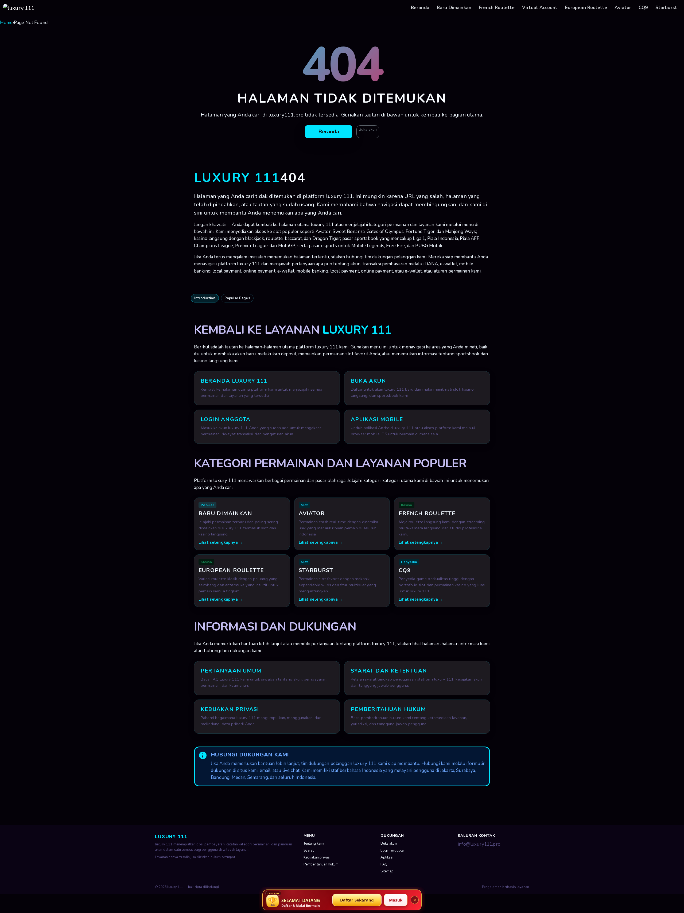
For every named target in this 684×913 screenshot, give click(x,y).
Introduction (204, 298)
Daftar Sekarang (357, 900)
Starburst (666, 8)
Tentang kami (314, 843)
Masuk (395, 900)
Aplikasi (386, 857)
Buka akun (368, 129)
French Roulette (497, 8)
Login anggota (392, 850)
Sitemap (387, 871)
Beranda (420, 8)
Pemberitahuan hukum (321, 864)
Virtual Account (539, 8)
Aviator (623, 8)
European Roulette (586, 8)
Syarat (309, 850)
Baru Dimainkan (454, 8)
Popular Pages (237, 298)
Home (6, 23)
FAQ (383, 864)
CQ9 (643, 8)
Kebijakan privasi (317, 857)
